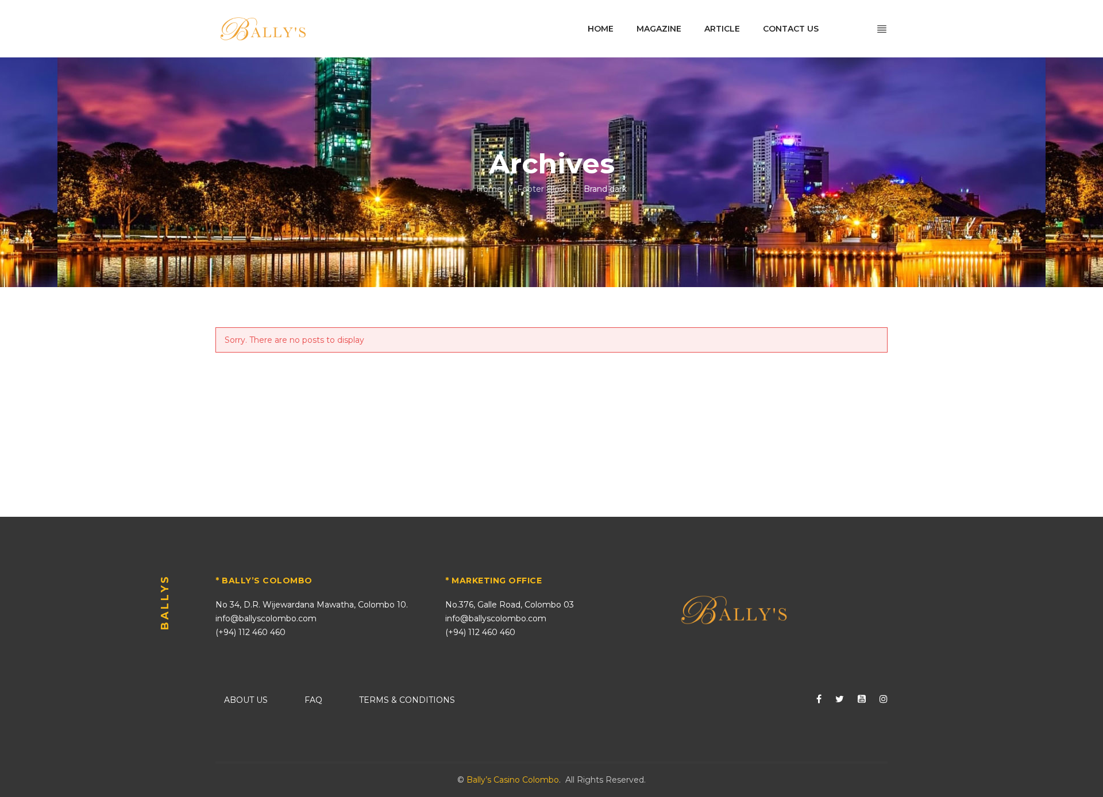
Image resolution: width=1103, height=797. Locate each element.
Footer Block (543, 189)
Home (489, 189)
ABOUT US (246, 700)
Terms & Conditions (407, 700)
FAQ (313, 700)
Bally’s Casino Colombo (512, 780)
